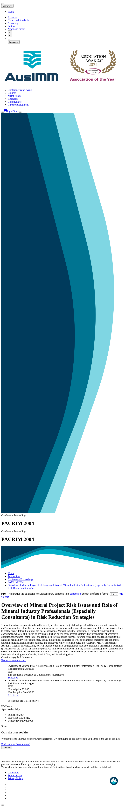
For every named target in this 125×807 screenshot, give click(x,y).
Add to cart (13, 695)
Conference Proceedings (20, 579)
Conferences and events (20, 90)
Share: (4, 726)
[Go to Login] (17, 111)
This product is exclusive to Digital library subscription (38, 593)
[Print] (9, 39)
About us (12, 17)
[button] (2, 805)
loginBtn (11, 111)
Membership (14, 95)
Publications (14, 576)
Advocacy (13, 23)
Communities (14, 101)
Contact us (13, 772)
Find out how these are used (15, 744)
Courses (12, 92)
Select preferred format (96, 593)
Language (13, 42)
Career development (18, 104)
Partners (12, 26)
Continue (7, 747)
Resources (13, 98)
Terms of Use (15, 775)
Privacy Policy (15, 778)
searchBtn (7, 6)
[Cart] (5, 111)
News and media (16, 29)
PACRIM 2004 (16, 582)
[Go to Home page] (62, 84)
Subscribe (75, 593)
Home (11, 11)
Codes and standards (18, 20)
